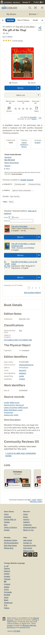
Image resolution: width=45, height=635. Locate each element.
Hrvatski (7, 584)
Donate (26, 2)
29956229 (22, 373)
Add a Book (27, 548)
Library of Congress (11, 407)
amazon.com (8, 415)
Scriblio (6, 402)
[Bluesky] (25, 554)
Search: (6, 221)
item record (20, 405)
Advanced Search (29, 527)
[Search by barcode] (35, 7)
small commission (17, 174)
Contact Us (27, 543)
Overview (10, 20)
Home (25, 514)
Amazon (7, 166)
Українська (8, 603)
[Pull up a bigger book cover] (22, 79)
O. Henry (8, 37)
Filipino (6, 608)
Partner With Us (10, 519)
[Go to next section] (42, 20)
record (20, 410)
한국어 (6, 589)
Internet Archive (9, 405)
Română (7, 595)
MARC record (14, 402)
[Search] (30, 7)
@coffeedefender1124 (15, 485)
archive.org (11, 627)
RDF (29, 500)
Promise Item (8, 412)
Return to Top (28, 530)
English (37, 143)
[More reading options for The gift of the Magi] (38, 95)
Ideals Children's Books (24, 145)
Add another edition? (32, 292)
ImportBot (33, 117)
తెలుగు (6, 600)
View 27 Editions (23, 20)
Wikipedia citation (36, 501)
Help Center (27, 540)
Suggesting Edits (29, 545)
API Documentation (11, 543)
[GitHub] (35, 554)
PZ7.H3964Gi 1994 (25, 340)
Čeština (7, 568)
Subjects (26, 522)
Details (35, 20)
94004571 (22, 370)
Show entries (11, 217)
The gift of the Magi (25, 26)
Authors (26, 519)
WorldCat (7, 157)
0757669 (16, 631)
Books (25, 517)
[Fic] (20, 330)
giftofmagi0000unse (26, 365)
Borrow (20, 88)
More (8, 169)
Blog (5, 525)
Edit (40, 118)
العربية (6, 566)
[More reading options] (38, 88)
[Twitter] (30, 554)
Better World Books (11, 163)
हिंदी (5, 582)
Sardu (6, 597)
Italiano (6, 587)
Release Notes (28, 551)
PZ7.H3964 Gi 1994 (11, 340)
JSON (34, 500)
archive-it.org (24, 627)
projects (10, 625)
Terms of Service (10, 527)
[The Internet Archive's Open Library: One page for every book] (9, 7)
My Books (11, 14)
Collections (27, 525)
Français (7, 579)
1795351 (22, 379)
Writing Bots (8, 548)
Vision (6, 514)
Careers (7, 522)
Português (8, 592)
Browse (32, 14)
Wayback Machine (29, 625)
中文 (5, 605)
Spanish (30, 180)
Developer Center (10, 540)
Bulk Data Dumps (10, 545)
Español (7, 576)
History (34, 119)
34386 (21, 376)
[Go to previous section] (3, 20)
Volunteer (7, 517)
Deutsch (7, 571)
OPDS (39, 500)
